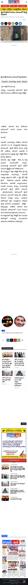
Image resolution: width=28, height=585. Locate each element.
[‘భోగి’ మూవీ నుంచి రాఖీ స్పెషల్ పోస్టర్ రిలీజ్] (7, 373)
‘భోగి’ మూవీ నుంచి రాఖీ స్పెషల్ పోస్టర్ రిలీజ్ (6, 379)
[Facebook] (2, 23)
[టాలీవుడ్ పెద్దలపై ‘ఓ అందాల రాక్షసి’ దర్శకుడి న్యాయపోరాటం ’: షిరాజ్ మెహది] (20, 373)
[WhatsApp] (13, 23)
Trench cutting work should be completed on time (12, 332)
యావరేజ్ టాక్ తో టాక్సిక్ (15, 499)
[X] (5, 23)
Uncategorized (14, 464)
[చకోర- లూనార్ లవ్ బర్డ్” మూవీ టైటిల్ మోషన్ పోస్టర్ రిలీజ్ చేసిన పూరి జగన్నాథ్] (20, 354)
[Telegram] (20, 23)
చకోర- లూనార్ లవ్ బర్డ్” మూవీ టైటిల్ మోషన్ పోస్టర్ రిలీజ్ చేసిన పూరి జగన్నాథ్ (17, 477)
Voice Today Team (10, 16)
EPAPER (4, 536)
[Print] (16, 23)
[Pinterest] (9, 23)
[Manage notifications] (24, 581)
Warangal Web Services (14, 580)
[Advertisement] (14, 60)
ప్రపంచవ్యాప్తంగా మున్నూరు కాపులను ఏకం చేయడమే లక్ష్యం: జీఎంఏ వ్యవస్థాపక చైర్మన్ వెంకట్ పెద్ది (7, 363)
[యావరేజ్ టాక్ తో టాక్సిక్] (5, 498)
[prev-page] (3, 503)
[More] (22, 340)
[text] (14, 82)
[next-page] (5, 503)
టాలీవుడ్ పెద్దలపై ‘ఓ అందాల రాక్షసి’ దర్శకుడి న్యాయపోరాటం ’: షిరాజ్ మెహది (18, 492)
